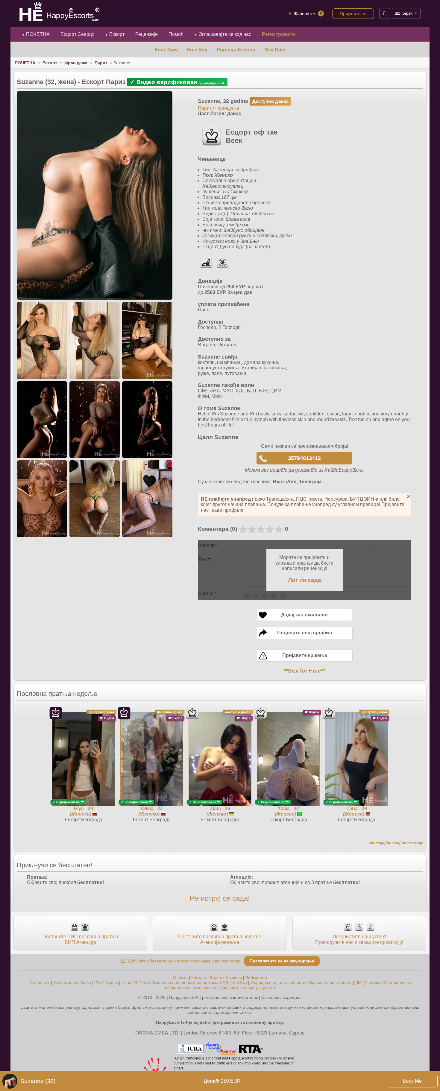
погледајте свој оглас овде (395, 843)
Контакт (198, 977)
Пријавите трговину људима (247, 987)
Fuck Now (166, 49)
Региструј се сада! (220, 898)
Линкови (234, 977)
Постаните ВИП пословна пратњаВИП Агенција (80, 939)
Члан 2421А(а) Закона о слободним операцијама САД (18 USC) (184, 982)
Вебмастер (256, 977)
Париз (101, 62)
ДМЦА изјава (367, 982)
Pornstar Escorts (236, 49)
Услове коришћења (72, 982)
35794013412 (304, 458)
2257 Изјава (106, 982)
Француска (75, 62)
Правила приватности (330, 982)
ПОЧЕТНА (36, 34)
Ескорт (115, 34)
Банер (216, 977)
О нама (180, 977)
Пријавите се (353, 13)
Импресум (39, 982)
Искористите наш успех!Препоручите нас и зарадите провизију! (359, 939)
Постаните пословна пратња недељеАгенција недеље (219, 939)
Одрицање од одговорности (278, 982)
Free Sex (197, 49)
